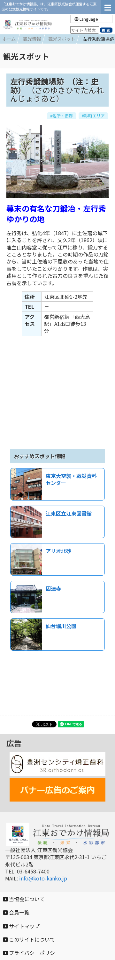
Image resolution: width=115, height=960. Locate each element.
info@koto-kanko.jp (43, 878)
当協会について (26, 899)
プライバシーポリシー (34, 952)
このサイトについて (31, 939)
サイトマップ (24, 926)
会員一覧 (18, 912)
